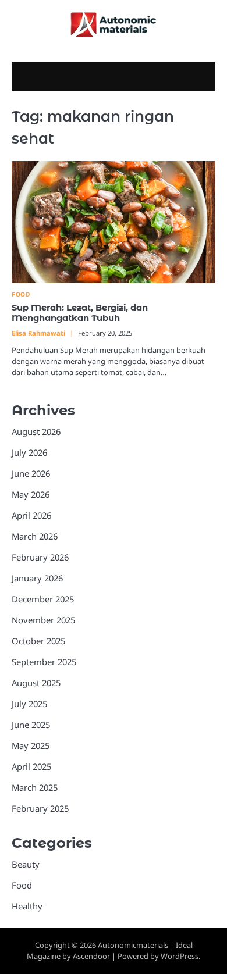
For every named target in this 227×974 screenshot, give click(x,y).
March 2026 (35, 536)
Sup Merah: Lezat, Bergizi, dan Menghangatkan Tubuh (80, 312)
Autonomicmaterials (133, 945)
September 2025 (44, 662)
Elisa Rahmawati (38, 333)
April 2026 (31, 515)
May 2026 (30, 494)
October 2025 (38, 641)
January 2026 (37, 578)
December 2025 (43, 599)
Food (21, 294)
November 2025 (43, 620)
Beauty (26, 864)
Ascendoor (91, 956)
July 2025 (29, 703)
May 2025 (30, 745)
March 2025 (35, 787)
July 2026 (29, 452)
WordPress (179, 956)
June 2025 (31, 724)
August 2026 (36, 431)
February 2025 (40, 808)
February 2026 (40, 557)
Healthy (27, 906)
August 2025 (36, 682)
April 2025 (31, 766)
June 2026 (31, 473)
